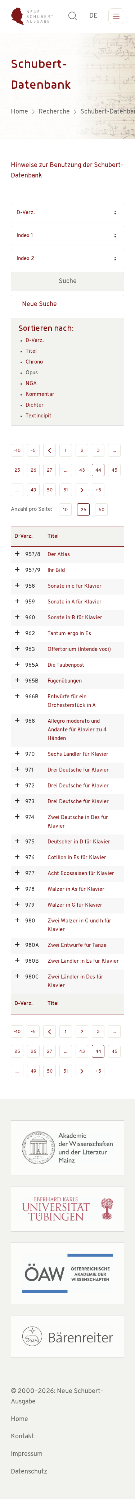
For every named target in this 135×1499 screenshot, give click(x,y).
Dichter (35, 405)
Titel (31, 351)
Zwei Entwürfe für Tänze (77, 945)
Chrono (34, 362)
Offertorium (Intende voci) (79, 649)
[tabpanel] (67, 86)
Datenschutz (29, 1472)
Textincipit (38, 416)
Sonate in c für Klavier (75, 586)
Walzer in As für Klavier (76, 889)
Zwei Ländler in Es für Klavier (83, 961)
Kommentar (40, 394)
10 (65, 510)
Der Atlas (59, 555)
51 (65, 490)
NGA (31, 384)
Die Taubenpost (66, 665)
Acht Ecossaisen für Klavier (81, 873)
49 (33, 490)
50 (50, 490)
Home (19, 1419)
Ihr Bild (56, 570)
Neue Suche (39, 304)
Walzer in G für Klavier (75, 905)
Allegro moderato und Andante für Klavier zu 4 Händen (77, 730)
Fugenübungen (65, 681)
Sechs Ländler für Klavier (78, 754)
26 (33, 470)
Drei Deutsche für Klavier (78, 770)
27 (49, 470)
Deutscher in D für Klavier (79, 842)
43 (82, 470)
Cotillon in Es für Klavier (77, 858)
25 (17, 470)
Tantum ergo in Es (69, 634)
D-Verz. (35, 340)
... (114, 450)
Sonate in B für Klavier (75, 618)
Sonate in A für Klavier (75, 602)
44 (98, 470)
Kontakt (22, 1437)
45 (114, 470)
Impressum (26, 1454)
